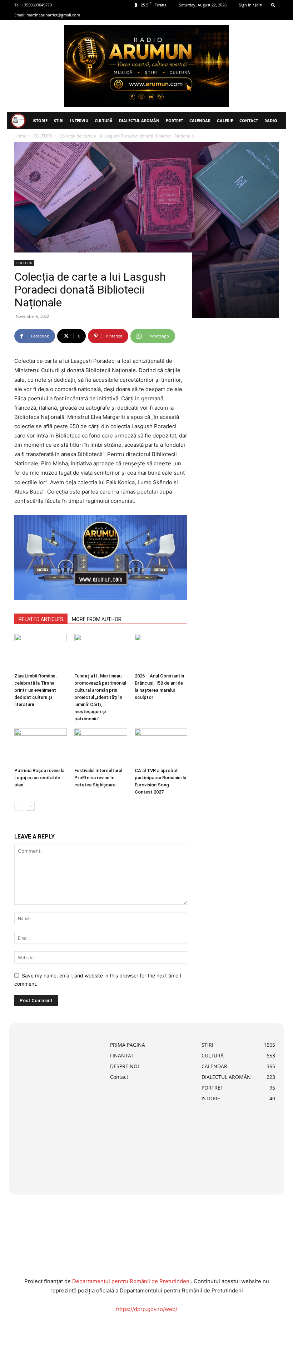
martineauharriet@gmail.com (53, 14)
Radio (270, 120)
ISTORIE (40, 120)
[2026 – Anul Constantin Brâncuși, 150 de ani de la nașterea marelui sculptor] (161, 652)
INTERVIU (79, 120)
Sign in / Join (250, 4)
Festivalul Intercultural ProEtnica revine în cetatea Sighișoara (98, 777)
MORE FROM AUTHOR (96, 619)
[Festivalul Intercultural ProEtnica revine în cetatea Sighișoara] (100, 747)
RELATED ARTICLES (41, 619)
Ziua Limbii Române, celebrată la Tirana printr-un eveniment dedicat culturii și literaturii (35, 690)
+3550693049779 (37, 4)
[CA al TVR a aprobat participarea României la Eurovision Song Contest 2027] (161, 747)
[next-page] (30, 806)
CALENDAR (199, 120)
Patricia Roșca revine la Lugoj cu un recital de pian (39, 777)
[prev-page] (18, 806)
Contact (248, 120)
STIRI (59, 120)
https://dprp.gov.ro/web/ (146, 1309)
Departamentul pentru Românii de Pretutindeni (131, 1281)
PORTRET (174, 120)
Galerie (225, 120)
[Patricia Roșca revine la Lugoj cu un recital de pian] (40, 747)
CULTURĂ (104, 120)
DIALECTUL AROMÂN (139, 120)
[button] (273, 4)
